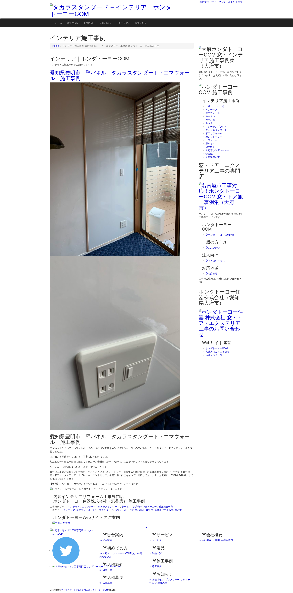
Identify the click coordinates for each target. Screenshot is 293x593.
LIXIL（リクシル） (215, 106)
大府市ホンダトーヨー (145, 506)
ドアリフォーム (214, 133)
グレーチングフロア (216, 126)
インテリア (74, 506)
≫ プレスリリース (172, 579)
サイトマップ (218, 1)
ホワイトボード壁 (124, 510)
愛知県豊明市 (166, 506)
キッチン (210, 123)
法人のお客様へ (216, 260)
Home (55, 45)
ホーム (58, 23)
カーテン (210, 116)
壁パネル (126, 506)
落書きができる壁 (163, 510)
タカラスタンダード (108, 506)
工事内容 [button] (88, 23)
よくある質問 (235, 1)
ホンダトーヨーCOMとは (221, 234)
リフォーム (211, 140)
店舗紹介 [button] (104, 23)
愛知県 (149, 510)
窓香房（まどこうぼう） (219, 351)
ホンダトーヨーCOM (217, 348)
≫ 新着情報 (155, 579)
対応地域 (212, 273)
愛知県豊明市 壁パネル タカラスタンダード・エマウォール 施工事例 (120, 75)
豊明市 (178, 510)
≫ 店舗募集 (106, 583)
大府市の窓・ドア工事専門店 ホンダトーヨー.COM (84, 589)
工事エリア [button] (122, 23)
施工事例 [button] (72, 23)
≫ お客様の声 (159, 583)
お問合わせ (140, 23)
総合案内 (204, 1)
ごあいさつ (214, 247)
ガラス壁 (210, 119)
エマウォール (89, 506)
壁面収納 (210, 146)
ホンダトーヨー (214, 136)
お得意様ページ (214, 355)
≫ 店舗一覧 (106, 569)
